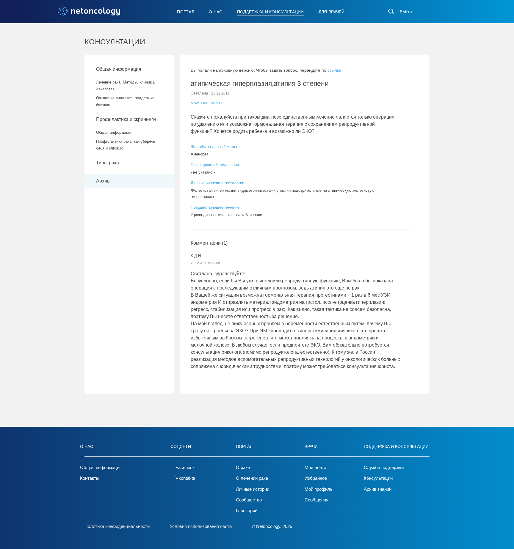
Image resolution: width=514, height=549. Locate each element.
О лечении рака (252, 478)
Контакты (89, 478)
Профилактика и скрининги (126, 119)
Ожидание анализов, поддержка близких (125, 101)
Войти (406, 12)
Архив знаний (377, 489)
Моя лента (315, 467)
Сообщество (249, 499)
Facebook (185, 467)
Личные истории (252, 489)
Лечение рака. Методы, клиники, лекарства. (125, 85)
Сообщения (316, 499)
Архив (103, 180)
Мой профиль (319, 489)
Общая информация (118, 69)
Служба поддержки (384, 467)
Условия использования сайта (201, 526)
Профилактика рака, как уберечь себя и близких (125, 144)
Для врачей (332, 12)
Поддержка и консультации (270, 12)
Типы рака (108, 162)
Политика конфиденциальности (117, 526)
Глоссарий (246, 510)
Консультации (378, 478)
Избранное (316, 478)
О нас (215, 12)
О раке (243, 467)
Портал (185, 12)
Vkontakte (185, 478)
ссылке (334, 70)
